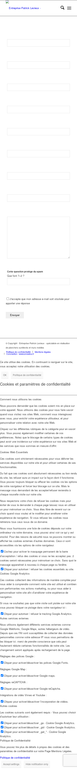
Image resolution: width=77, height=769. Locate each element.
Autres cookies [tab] (8, 706)
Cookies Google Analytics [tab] (15, 573)
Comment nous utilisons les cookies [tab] (20, 399)
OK (5, 375)
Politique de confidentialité (27, 375)
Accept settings (11, 764)
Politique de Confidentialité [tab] (15, 740)
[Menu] (69, 8)
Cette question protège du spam (25, 271)
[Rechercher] (60, 8)
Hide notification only (37, 764)
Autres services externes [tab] (14, 618)
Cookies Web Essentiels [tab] (14, 452)
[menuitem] (60, 8)
